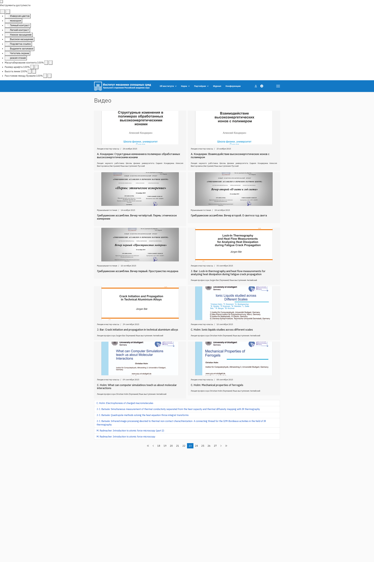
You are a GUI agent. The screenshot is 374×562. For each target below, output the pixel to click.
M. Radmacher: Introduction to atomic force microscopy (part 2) (130, 430)
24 (196, 445)
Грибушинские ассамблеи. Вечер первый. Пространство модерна (137, 271)
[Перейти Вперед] (220, 445)
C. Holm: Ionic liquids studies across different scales (222, 329)
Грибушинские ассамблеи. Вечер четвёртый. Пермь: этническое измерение (137, 217)
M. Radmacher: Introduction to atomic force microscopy (126, 436)
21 (177, 445)
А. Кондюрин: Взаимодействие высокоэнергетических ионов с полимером (230, 155)
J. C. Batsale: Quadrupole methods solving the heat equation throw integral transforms (143, 415)
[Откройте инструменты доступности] (1, 1)
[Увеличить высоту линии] (34, 71)
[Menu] (278, 86)
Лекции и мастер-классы (108, 149)
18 (158, 445)
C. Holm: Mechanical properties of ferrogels (217, 385)
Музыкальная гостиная (107, 210)
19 (165, 445)
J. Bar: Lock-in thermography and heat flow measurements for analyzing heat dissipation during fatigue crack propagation (228, 272)
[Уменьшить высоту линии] (30, 71)
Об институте (167, 86)
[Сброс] (2, 11)
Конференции (233, 86)
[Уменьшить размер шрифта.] (32, 67)
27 (215, 445)
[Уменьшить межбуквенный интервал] (45, 76)
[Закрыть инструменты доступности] (8, 11)
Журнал (217, 86)
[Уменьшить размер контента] (46, 62)
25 (202, 445)
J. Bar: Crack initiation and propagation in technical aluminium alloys (137, 329)
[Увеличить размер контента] (50, 62)
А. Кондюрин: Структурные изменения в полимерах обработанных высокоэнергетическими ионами (138, 155)
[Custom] (261, 86)
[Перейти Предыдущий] (153, 445)
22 (183, 445)
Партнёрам (200, 86)
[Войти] (256, 86)
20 (171, 445)
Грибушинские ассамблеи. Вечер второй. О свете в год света (229, 215)
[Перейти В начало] (148, 445)
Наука (184, 86)
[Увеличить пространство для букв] (49, 76)
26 (209, 445)
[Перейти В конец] (226, 445)
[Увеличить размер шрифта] (36, 67)
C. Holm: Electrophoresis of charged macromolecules (125, 403)
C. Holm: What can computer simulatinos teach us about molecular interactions (137, 386)
